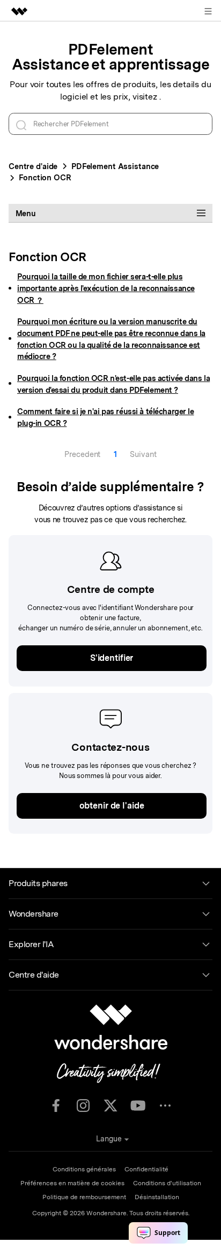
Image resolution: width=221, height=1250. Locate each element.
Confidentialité (146, 1169)
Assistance (115, 166)
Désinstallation (157, 1197)
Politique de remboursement (84, 1197)
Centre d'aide (33, 166)
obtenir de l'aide (111, 806)
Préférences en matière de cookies (72, 1183)
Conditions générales (84, 1169)
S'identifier (111, 658)
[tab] (110, 213)
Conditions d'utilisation (167, 1183)
